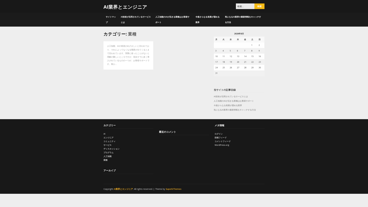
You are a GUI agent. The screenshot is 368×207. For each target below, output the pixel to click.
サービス (107, 145)
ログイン (219, 133)
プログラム (108, 152)
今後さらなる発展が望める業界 (207, 19)
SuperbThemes (173, 188)
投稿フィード (221, 137)
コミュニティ (109, 141)
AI (104, 133)
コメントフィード (223, 141)
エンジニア (108, 137)
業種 (105, 160)
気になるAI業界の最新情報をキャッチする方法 (243, 19)
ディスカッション (111, 148)
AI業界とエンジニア (125, 7)
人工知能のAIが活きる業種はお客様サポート (172, 19)
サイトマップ (111, 19)
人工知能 (107, 156)
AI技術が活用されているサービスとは (136, 19)
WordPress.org (222, 145)
